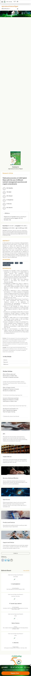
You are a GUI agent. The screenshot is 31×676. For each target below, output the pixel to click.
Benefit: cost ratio (8, 263)
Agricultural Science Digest (10, 6)
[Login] (18, 2)
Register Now (15, 673)
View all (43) (26, 570)
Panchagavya (6, 265)
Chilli (16, 263)
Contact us (15, 553)
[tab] (15, 213)
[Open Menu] (2, 2)
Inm (21, 263)
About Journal (5, 8)
